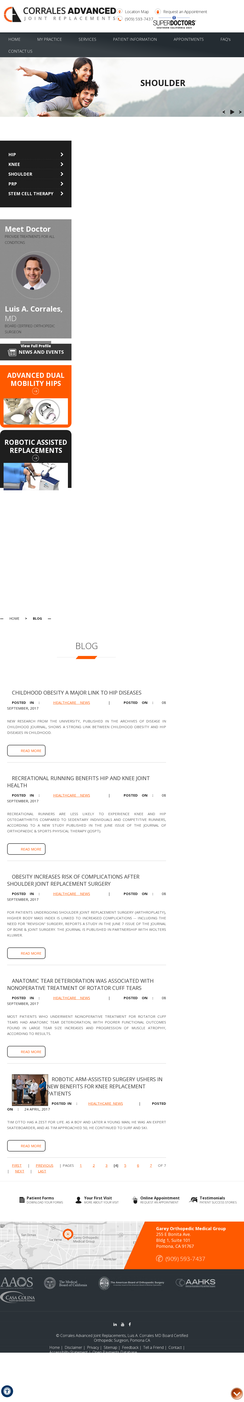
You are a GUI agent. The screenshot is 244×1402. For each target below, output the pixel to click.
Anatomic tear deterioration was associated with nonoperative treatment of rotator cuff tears (80, 984)
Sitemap (110, 1347)
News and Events (41, 352)
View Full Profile (36, 345)
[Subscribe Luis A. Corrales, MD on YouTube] (122, 1324)
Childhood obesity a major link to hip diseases (77, 692)
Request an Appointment (185, 11)
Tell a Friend (153, 1347)
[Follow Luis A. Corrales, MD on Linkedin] (115, 1324)
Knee (14, 164)
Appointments (189, 39)
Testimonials (218, 1200)
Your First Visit (101, 1200)
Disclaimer (73, 1347)
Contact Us (20, 51)
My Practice (49, 39)
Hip (12, 154)
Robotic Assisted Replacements (35, 446)
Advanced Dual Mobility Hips (35, 379)
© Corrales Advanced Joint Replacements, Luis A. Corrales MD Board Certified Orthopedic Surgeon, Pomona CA (122, 1338)
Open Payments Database (114, 1352)
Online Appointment (160, 1200)
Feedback (130, 1347)
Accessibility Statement (68, 1352)
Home (14, 39)
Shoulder (20, 174)
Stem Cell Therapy (30, 193)
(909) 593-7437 (139, 19)
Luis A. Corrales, (34, 313)
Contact (175, 1347)
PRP (12, 184)
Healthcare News (71, 702)
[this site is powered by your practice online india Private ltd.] (122, 1365)
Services (87, 39)
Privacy (93, 1347)
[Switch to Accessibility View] (7, 1391)
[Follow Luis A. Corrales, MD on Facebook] (130, 1324)
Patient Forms (45, 1200)
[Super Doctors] (174, 22)
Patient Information (135, 39)
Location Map (137, 11)
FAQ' (225, 39)
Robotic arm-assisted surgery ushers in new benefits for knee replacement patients (105, 1086)
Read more (31, 750)
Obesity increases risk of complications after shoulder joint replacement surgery (73, 880)
